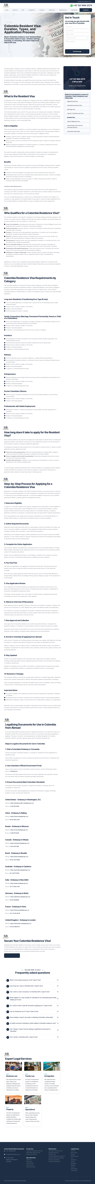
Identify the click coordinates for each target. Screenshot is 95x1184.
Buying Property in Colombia (56, 1158)
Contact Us (85, 10)
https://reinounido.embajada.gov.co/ (20, 923)
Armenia (73, 1151)
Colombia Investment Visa (74, 105)
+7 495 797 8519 (14, 833)
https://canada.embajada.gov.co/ (19, 843)
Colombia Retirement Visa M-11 (57, 1156)
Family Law (52, 10)
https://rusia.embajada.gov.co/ (19, 830)
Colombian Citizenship (73, 131)
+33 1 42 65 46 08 (14, 913)
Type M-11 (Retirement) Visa (75, 113)
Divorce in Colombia (54, 1159)
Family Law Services (31, 1154)
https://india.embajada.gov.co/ (19, 883)
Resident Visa (71, 117)
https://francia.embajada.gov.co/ (19, 910)
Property (42, 10)
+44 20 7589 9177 (14, 926)
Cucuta (73, 1161)
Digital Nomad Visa (72, 101)
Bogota (73, 1154)
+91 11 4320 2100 (14, 886)
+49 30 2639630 (14, 900)
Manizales (73, 1163)
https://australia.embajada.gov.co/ (20, 870)
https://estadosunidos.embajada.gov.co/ (22, 803)
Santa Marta (74, 1168)
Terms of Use (29, 1165)
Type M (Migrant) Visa (73, 121)
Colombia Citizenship (54, 1161)
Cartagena (73, 1159)
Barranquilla (74, 1152)
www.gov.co (14, 771)
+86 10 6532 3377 (14, 819)
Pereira (73, 1167)
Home (6, 10)
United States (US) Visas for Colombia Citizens (75, 126)
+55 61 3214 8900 (14, 860)
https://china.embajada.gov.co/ (19, 816)
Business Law (62, 10)
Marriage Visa (71, 109)
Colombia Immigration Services (34, 1151)
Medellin (73, 1165)
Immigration (32, 10)
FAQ (23, 10)
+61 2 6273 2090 (14, 873)
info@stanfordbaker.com (84, 1)
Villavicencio (74, 1170)
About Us (15, 10)
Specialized (74, 10)
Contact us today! (12, 955)
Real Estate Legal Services (33, 1152)
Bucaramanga (74, 1156)
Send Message (77, 51)
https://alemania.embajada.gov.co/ (20, 896)
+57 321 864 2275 (82, 5)
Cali (72, 1158)
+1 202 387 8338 (14, 806)
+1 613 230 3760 (14, 846)
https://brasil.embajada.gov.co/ (19, 856)
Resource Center (30, 1166)
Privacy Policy (30, 1163)
